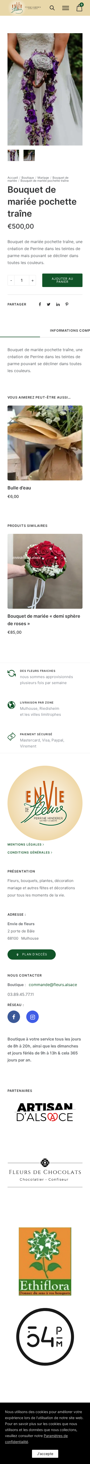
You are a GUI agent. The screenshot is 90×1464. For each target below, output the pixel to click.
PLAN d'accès (34, 954)
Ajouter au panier (62, 280)
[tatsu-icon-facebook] (15, 1017)
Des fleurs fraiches (38, 671)
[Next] (79, 89)
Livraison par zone (37, 702)
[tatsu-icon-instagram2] (32, 1017)
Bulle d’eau (19, 487)
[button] (77, 486)
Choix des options (25, 639)
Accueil (13, 177)
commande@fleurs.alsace (53, 984)
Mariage (43, 177)
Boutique (28, 177)
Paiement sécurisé (36, 734)
